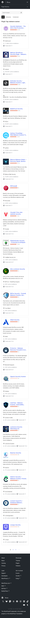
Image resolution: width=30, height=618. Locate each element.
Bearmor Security (15, 453)
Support (3, 573)
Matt (3, 586)
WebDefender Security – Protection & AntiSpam (17, 241)
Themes (18, 560)
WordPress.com (6, 583)
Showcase (18, 558)
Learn (2, 570)
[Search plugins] (21, 12)
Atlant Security (14, 320)
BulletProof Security (16, 108)
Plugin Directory (5, 6)
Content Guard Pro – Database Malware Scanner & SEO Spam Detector (16, 502)
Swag (18, 578)
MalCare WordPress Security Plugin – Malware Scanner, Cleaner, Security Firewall (18, 53)
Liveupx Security (15, 525)
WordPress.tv (5, 578)
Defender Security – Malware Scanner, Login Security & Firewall (17, 82)
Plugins (17, 563)
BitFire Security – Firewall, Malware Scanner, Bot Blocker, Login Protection (18, 294)
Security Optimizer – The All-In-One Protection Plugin (18, 27)
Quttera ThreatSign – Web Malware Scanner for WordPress (18, 134)
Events (17, 573)
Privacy (3, 565)
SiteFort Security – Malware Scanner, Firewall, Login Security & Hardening (18, 477)
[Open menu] (27, 2)
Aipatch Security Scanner (18, 376)
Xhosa (6, 598)
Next (19, 549)
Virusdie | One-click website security (16, 213)
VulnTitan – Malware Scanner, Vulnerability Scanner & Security (17, 403)
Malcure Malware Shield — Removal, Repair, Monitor (18, 160)
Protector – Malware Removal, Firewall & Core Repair (18, 349)
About (3, 558)
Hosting (3, 563)
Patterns (18, 565)
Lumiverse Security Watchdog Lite (16, 427)
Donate (18, 576)
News (3, 560)
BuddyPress (5, 591)
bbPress (4, 588)
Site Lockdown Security (17, 269)
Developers (4, 576)
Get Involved (19, 570)
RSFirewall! (13, 186)
